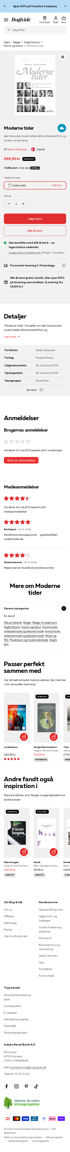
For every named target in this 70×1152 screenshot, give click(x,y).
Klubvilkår (10, 1026)
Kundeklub (45, 969)
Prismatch (45, 938)
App (41, 962)
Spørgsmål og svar (51, 909)
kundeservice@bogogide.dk (28, 1067)
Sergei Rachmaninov (45, 747)
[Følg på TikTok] (36, 1086)
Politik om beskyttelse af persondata (23, 1137)
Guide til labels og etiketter (50, 929)
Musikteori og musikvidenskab (29, 640)
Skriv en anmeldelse (21, 460)
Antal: (7, 196)
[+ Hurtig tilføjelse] (23, 737)
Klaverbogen (11, 862)
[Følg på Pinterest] (26, 1086)
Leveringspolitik (40, 1140)
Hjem (7, 42)
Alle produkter (13, 622)
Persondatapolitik (15, 1032)
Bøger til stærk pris (44, 622)
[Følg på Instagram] (16, 1086)
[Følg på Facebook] (6, 1086)
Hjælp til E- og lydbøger (48, 918)
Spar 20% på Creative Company (35, 6)
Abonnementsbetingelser (17, 997)
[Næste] (65, 6)
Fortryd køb (46, 975)
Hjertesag (10, 923)
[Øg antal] (23, 204)
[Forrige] (4, 6)
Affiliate (9, 916)
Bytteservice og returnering (49, 947)
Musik (37, 862)
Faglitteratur (32, 42)
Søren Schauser (17, 149)
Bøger (17, 42)
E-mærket (10, 1012)
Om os (8, 909)
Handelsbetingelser (16, 1019)
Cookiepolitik (12, 1006)
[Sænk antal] (9, 204)
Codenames (11, 747)
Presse (8, 929)
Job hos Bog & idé (15, 936)
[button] (12, 759)
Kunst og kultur (13, 45)
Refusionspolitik (54, 1137)
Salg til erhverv (48, 955)
